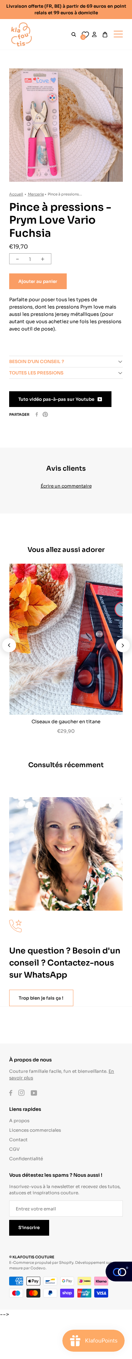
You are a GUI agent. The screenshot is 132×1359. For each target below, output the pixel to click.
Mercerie (36, 194)
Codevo (37, 1267)
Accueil (16, 194)
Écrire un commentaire (66, 485)
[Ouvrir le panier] (105, 34)
